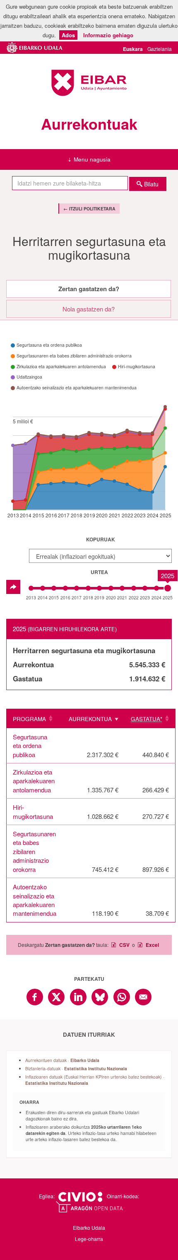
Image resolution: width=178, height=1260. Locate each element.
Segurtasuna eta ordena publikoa (30, 745)
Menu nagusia (92, 159)
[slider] (168, 588)
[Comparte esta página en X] (56, 997)
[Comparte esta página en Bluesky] (99, 997)
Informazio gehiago (108, 35)
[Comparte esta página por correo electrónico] (143, 997)
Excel (151, 945)
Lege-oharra (89, 1238)
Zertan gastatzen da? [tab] (88, 288)
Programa (29, 719)
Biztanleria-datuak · (76, 1068)
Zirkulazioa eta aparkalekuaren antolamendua (34, 781)
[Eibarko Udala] (34, 46)
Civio (80, 1197)
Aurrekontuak (89, 123)
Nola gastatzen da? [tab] (89, 308)
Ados (68, 35)
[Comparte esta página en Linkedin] (78, 997)
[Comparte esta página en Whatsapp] (121, 997)
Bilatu (151, 184)
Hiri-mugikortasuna (33, 811)
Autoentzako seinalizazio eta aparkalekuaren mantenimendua (34, 899)
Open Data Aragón (89, 1207)
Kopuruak (100, 539)
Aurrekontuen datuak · (62, 1060)
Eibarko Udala (89, 83)
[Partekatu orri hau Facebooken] (34, 997)
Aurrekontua (90, 719)
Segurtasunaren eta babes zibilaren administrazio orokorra (34, 851)
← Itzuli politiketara (89, 208)
